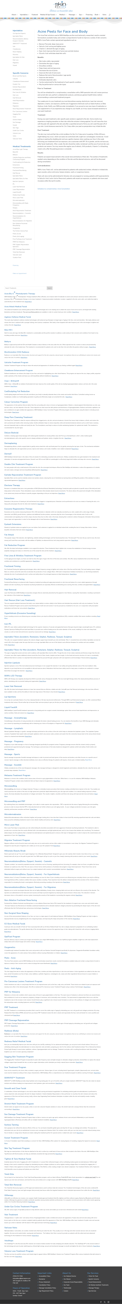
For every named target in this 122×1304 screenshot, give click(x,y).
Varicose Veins (17, 139)
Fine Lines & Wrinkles (19, 92)
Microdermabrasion (19, 200)
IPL (14, 184)
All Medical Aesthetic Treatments (99, 1285)
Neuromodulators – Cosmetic (22, 213)
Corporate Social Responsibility (73, 1282)
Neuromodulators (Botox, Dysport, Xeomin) (20, 40)
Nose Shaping (17, 52)
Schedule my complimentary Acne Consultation (54, 189)
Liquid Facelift (17, 192)
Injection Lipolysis (18, 181)
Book (96, 15)
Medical (62, 15)
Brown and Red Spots (19, 76)
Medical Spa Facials (19, 195)
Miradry (15, 208)
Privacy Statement (44, 1282)
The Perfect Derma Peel (20, 231)
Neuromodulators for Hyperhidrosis (19, 217)
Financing (89, 15)
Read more (15, 412)
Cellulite (15, 79)
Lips (14, 46)
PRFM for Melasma (18, 242)
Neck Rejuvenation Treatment (22, 109)
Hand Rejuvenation (18, 101)
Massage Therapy (94, 1288)
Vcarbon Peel (17, 257)
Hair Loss (15, 60)
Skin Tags (16, 128)
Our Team (66, 1285)
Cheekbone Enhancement (21, 81)
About (14, 15)
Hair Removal (17, 98)
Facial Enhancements (95, 1282)
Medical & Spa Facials (47, 15)
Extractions (16, 165)
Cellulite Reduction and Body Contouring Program (22, 158)
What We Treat (93, 1276)
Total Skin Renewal (19, 252)
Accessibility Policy (44, 1276)
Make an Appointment (20, 273)
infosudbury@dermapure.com (21, 1278)
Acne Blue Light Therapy (20, 149)
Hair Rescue (16, 173)
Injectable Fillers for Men (20, 179)
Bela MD (15, 152)
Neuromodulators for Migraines (22, 221)
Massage (72, 15)
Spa (80, 15)
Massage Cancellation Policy (47, 1288)
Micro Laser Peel (18, 198)
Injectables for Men (19, 57)
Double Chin (16, 84)
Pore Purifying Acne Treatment (22, 239)
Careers (66, 1291)
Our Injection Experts (19, 33)
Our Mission (67, 1279)
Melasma (15, 103)
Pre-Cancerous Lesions (20, 111)
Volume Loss (17, 133)
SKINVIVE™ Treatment (20, 44)
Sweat (15, 65)
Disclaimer (42, 1279)
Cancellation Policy (44, 1285)
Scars (14, 117)
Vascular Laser (17, 255)
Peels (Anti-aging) (18, 236)
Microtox (15, 55)
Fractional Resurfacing (19, 170)
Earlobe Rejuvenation (19, 87)
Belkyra (15, 155)
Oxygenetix (16, 228)
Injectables (24, 15)
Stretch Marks (17, 120)
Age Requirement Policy (46, 1291)
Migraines (16, 63)
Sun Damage (17, 122)
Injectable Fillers (18, 36)
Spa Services (92, 1291)
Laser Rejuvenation (18, 189)
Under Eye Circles (18, 130)
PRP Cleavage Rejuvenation (21, 249)
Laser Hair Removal (19, 187)
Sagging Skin (17, 114)
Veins (104, 15)
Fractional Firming (18, 168)
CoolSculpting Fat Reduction (21, 162)
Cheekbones (17, 49)
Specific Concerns (94, 1279)
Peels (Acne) (17, 234)
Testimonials (67, 1288)
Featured (35, 15)
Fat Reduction (17, 90)
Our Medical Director (70, 1276)
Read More (28, 302)
